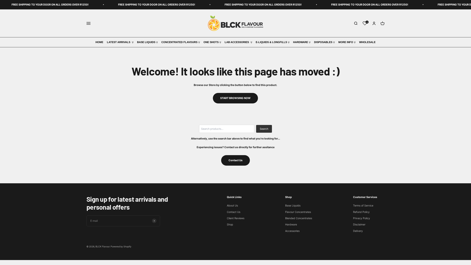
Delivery (358, 230)
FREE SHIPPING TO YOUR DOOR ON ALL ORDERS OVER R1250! (45, 4)
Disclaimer (359, 224)
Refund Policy (361, 211)
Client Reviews (235, 218)
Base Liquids (146, 42)
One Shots (211, 42)
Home (99, 42)
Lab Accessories (237, 42)
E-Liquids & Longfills (271, 42)
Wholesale (367, 42)
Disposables (323, 42)
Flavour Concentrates (298, 211)
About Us (232, 205)
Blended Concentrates (298, 218)
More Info (345, 42)
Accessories (292, 230)
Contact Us (235, 160)
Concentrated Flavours (179, 42)
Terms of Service (363, 205)
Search (264, 128)
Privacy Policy (361, 218)
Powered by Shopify (121, 246)
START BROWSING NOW (235, 98)
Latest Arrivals (119, 42)
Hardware (300, 42)
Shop (230, 224)
